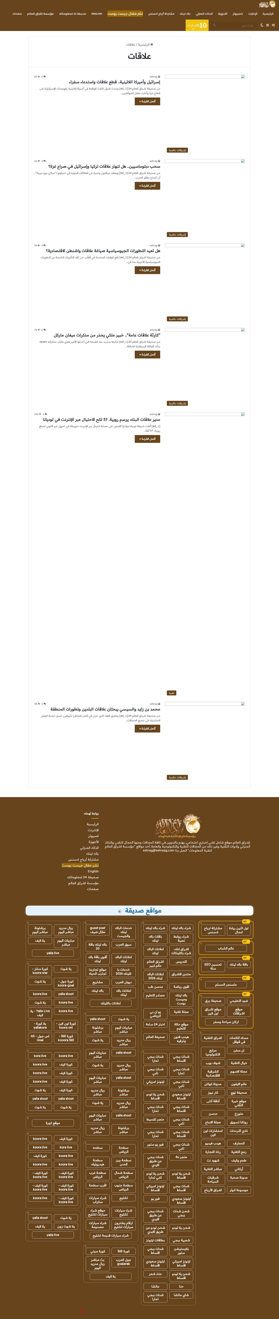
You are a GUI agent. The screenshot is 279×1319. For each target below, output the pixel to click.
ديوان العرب (123, 982)
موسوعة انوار (239, 1190)
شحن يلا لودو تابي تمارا (155, 1175)
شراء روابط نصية (181, 938)
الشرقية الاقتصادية (213, 1073)
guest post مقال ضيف (97, 930)
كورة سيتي (97, 1251)
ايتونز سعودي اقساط (181, 1096)
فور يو (155, 1198)
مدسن (213, 1113)
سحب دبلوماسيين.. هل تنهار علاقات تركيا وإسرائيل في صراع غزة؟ (104, 166)
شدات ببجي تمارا (155, 1058)
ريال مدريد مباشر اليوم (66, 930)
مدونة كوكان (212, 1084)
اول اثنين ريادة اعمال (238, 930)
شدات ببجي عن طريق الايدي (155, 1161)
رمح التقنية (239, 1152)
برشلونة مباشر (97, 1029)
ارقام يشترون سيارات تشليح (123, 1225)
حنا (181, 1286)
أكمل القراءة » (147, 101)
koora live (40, 994)
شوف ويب (213, 1063)
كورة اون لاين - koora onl (66, 1025)
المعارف (239, 1143)
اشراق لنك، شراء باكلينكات (181, 951)
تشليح (123, 1198)
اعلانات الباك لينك (155, 951)
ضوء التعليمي (239, 1001)
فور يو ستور (155, 1144)
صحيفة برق (213, 1001)
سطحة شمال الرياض (123, 1175)
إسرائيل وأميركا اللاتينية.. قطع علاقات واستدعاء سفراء (114, 81)
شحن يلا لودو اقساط (155, 1096)
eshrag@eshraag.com (158, 850)
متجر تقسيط (155, 1119)
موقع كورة (53, 1123)
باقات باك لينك (155, 938)
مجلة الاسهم (238, 1071)
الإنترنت (252, 13)
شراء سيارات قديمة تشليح (111, 1235)
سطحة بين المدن (123, 1162)
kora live (40, 1056)
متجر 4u (181, 1157)
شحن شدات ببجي (181, 1213)
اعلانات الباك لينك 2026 (155, 976)
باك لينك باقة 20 (97, 946)
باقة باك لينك (239, 964)
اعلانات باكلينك (111, 1003)
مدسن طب (155, 986)
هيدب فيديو (213, 1143)
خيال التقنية (239, 1063)
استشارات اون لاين (213, 1133)
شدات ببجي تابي (155, 1071)
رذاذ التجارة (213, 1152)
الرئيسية (268, 13)
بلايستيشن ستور (181, 1251)
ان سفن (238, 1050)
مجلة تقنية (181, 1012)
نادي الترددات (239, 1131)
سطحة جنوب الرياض (123, 1187)
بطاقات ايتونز (155, 1240)
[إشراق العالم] (267, 4)
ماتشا (155, 1286)
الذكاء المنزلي (204, 13)
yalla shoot (97, 1019)
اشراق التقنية (213, 1038)
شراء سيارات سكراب (97, 1200)
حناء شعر (155, 1274)
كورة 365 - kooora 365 (66, 1038)
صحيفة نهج (239, 1092)
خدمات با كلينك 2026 (123, 971)
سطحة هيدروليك (97, 1162)
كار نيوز (213, 1092)
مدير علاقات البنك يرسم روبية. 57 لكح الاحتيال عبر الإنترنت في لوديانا (101, 419)
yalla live (53, 953)
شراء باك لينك (181, 928)
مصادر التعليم (155, 995)
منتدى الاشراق (181, 974)
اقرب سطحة (97, 1185)
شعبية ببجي (181, 1240)
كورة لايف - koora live (66, 1175)
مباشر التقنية (213, 1169)
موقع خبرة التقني (239, 1103)
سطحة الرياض (123, 1149)
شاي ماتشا (181, 1295)
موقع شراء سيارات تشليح (97, 1212)
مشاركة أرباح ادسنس (161, 13)
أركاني (239, 1169)
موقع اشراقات (239, 1011)
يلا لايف (111, 1276)
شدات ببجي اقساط (181, 1058)
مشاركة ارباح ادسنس (213, 930)
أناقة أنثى (213, 1101)
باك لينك (185, 13)
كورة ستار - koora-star (40, 971)
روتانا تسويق (239, 1122)
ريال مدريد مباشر (124, 1042)
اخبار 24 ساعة (155, 1024)
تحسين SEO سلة (213, 966)
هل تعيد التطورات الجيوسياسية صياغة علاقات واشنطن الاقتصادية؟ (103, 250)
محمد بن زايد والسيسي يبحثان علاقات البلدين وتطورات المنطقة (105, 709)
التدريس (181, 961)
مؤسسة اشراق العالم (40, 13)
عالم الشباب (226, 948)
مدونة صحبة (239, 1177)
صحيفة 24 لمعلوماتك (72, 13)
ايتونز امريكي (155, 1082)
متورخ (239, 1113)
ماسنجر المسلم (226, 984)
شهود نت (213, 1160)
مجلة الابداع (213, 1122)
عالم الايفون (239, 1084)
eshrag (153, 76)
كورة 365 (124, 1251)
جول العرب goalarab (123, 1262)
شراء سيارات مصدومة (97, 1225)
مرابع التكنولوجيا (213, 1052)
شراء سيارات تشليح (123, 1212)
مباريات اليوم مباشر (123, 1029)
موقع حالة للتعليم (181, 1026)
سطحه (98, 1147)
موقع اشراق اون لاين (213, 1011)
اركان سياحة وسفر (226, 1022)
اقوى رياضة (181, 986)
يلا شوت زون (66, 1226)
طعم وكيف (238, 1160)
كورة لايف (66, 1064)
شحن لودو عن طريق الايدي (155, 1229)
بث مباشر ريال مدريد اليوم (98, 1264)
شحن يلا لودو (181, 1227)
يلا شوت (123, 1019)
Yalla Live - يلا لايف (40, 1013)
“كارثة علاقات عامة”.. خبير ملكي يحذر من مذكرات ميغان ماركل (107, 335)
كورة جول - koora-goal (66, 983)
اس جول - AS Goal (40, 1038)
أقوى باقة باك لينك (97, 959)
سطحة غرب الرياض (97, 1175)
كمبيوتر (238, 13)
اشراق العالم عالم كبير (155, 963)
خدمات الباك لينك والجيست (123, 932)
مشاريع (97, 982)
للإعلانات (74, 1312)
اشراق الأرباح (213, 1190)
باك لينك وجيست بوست (181, 999)
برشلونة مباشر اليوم (40, 930)
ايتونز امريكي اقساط (155, 1188)
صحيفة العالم (155, 1037)
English (96, 13)
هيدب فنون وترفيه (181, 1039)
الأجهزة (222, 13)
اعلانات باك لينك (123, 992)
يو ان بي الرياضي (155, 1014)
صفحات (17, 13)
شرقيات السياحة (213, 1179)
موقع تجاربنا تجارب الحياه (97, 971)
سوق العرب (124, 944)
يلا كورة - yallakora (40, 1025)
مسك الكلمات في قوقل (238, 1040)
